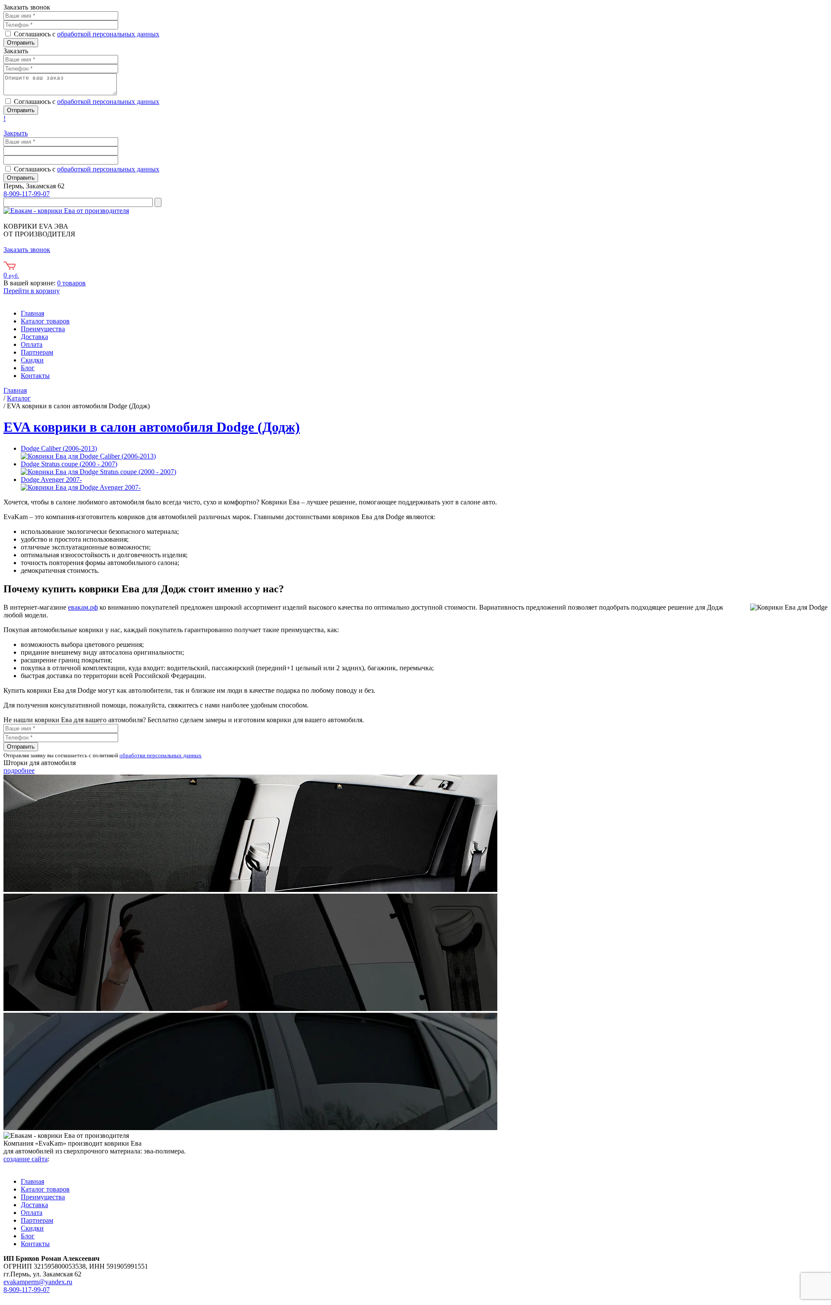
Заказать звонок (26, 249)
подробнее (19, 770)
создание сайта (25, 1159)
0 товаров (71, 283)
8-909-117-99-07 (26, 193)
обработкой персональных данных (108, 34)
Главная (32, 313)
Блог (28, 367)
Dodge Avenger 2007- (51, 479)
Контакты (35, 375)
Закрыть (15, 133)
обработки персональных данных (160, 755)
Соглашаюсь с (86, 34)
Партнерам (37, 352)
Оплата (31, 344)
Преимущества (43, 329)
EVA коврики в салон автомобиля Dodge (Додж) (151, 427)
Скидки (32, 360)
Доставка (34, 336)
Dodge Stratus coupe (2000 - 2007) (69, 464)
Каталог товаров (45, 321)
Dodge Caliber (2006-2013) (59, 448)
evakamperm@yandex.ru (37, 1282)
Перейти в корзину (31, 290)
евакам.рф (83, 607)
